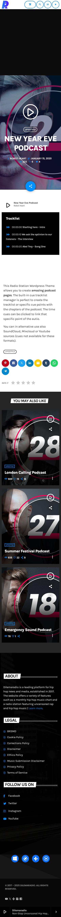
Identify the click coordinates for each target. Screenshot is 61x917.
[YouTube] (6, 899)
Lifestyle (30, 129)
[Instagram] (17, 899)
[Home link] (5, 5)
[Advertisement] (30, 41)
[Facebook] (20, 899)
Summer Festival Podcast (27, 551)
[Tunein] (13, 899)
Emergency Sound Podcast (28, 629)
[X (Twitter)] (10, 899)
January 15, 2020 (40, 158)
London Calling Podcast (25, 472)
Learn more (35, 708)
